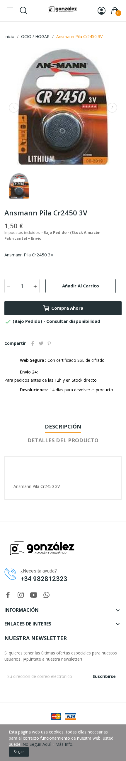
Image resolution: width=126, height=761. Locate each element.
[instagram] (20, 595)
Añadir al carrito (80, 286)
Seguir (19, 751)
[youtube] (33, 595)
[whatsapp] (46, 595)
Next (112, 108)
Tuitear (41, 343)
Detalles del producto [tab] (63, 440)
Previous (14, 108)
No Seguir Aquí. (37, 744)
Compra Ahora (67, 308)
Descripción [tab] (63, 426)
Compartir (33, 343)
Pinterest (49, 343)
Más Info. (64, 744)
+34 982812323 (44, 578)
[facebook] (7, 595)
